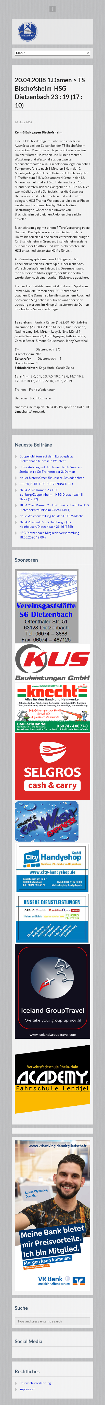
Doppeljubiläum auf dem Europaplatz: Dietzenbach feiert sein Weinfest (46, 458)
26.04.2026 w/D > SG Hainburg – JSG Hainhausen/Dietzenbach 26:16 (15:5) (46, 524)
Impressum (27, 1389)
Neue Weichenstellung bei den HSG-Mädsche (51, 516)
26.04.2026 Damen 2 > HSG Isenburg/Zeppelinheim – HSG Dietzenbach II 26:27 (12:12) (51, 494)
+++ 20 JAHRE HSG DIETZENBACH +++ (46, 484)
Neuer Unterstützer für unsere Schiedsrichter (51, 478)
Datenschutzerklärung (35, 1383)
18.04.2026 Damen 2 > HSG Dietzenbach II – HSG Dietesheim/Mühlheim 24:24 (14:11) (54, 507)
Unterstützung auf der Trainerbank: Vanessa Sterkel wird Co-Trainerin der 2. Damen (50, 469)
